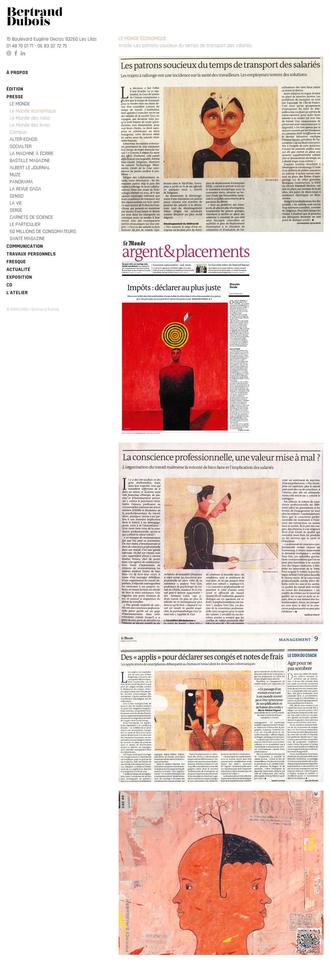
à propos (17, 72)
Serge (16, 210)
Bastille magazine (30, 160)
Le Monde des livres (30, 125)
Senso (17, 196)
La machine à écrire (31, 153)
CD (9, 285)
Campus (18, 132)
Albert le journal (30, 167)
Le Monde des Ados (30, 118)
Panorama (21, 181)
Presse (14, 96)
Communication (24, 246)
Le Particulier (25, 224)
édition (14, 89)
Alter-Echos (23, 139)
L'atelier (17, 292)
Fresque (16, 261)
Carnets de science (31, 217)
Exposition (19, 277)
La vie (16, 203)
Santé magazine (27, 238)
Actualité (18, 269)
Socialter (21, 146)
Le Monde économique (33, 111)
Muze (15, 174)
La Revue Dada (25, 189)
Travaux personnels (31, 254)
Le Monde (20, 104)
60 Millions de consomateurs (43, 231)
